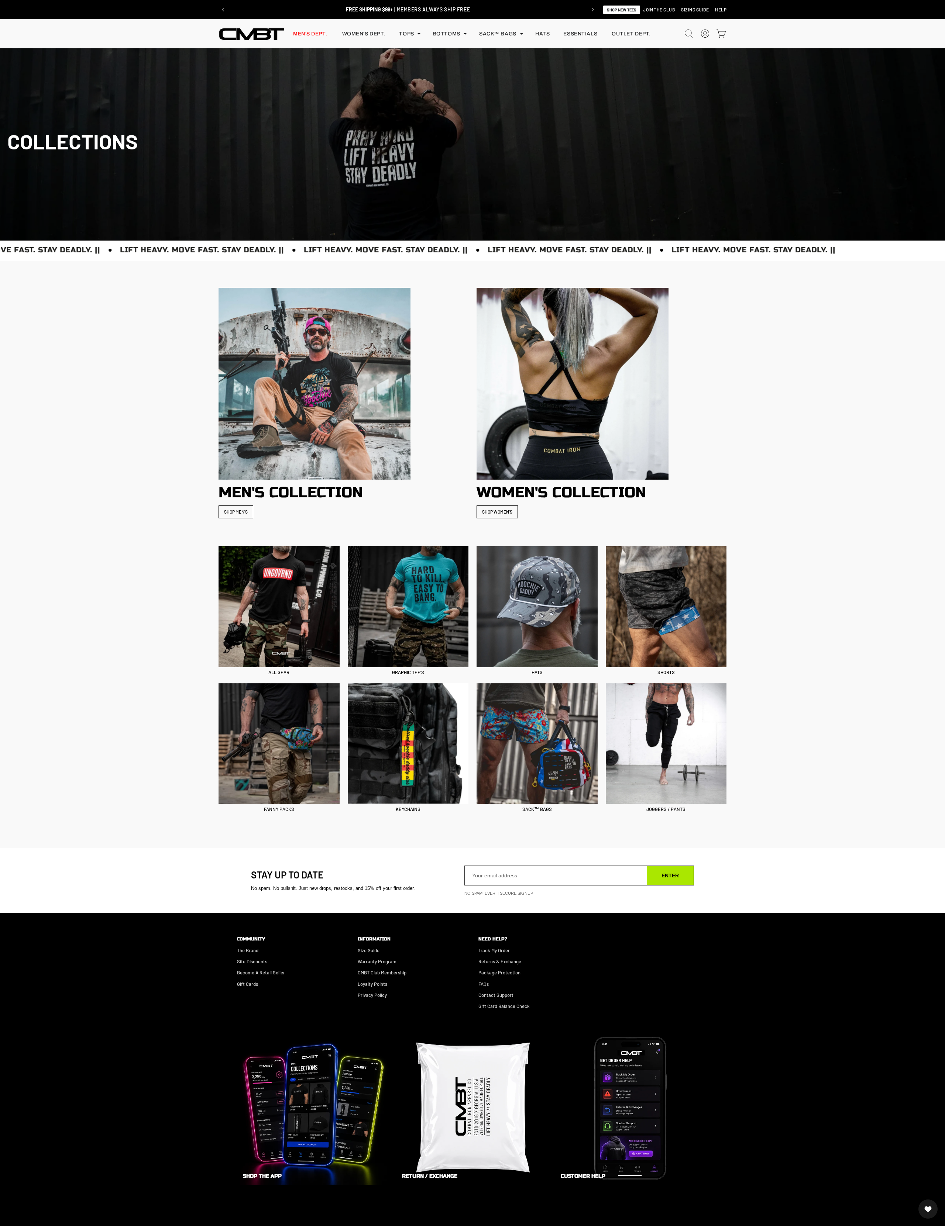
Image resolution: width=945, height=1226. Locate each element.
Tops (406, 34)
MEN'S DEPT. (310, 34)
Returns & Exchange (499, 961)
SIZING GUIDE (695, 9)
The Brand (247, 950)
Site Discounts (252, 961)
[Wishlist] (928, 1209)
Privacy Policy (372, 995)
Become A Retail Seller (261, 972)
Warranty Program (377, 961)
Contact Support (495, 995)
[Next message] (592, 9)
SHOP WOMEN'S (497, 511)
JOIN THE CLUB (659, 9)
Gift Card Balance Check (504, 1006)
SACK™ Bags (497, 34)
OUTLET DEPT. (631, 34)
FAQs (483, 984)
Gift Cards (247, 984)
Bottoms (446, 34)
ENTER (670, 875)
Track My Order (494, 950)
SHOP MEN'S (236, 511)
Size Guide (368, 950)
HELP (720, 9)
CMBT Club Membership (382, 972)
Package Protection (499, 972)
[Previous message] (223, 9)
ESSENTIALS (580, 34)
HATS (542, 34)
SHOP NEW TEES (621, 9)
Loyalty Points (372, 984)
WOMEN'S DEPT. (363, 34)
